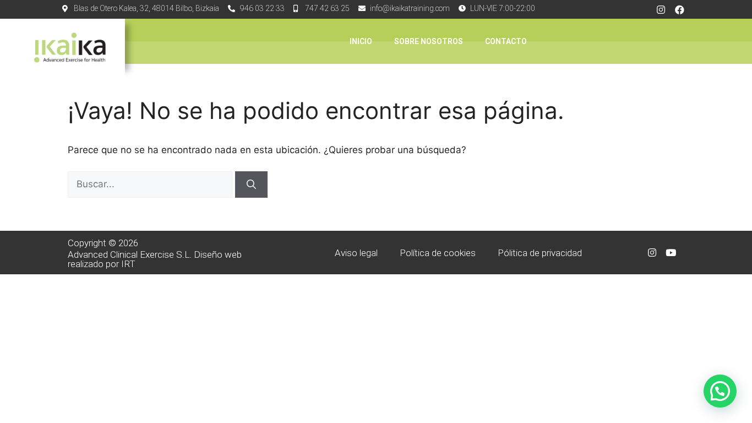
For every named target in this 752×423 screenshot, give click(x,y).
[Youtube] (670, 252)
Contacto (506, 41)
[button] (720, 391)
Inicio (361, 41)
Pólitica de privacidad (540, 252)
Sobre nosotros (428, 41)
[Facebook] (680, 9)
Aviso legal (356, 252)
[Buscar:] (151, 183)
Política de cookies (438, 252)
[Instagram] (661, 9)
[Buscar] (251, 184)
